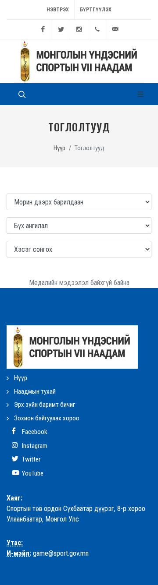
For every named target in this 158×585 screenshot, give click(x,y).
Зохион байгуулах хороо (46, 418)
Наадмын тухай (35, 391)
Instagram (34, 446)
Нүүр (59, 148)
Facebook (34, 432)
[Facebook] (43, 29)
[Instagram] (79, 29)
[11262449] (97, 29)
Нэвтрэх (58, 10)
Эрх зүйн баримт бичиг (44, 405)
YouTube (32, 473)
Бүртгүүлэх (95, 10)
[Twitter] (61, 29)
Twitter (30, 459)
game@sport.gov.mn (61, 553)
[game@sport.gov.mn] (115, 29)
